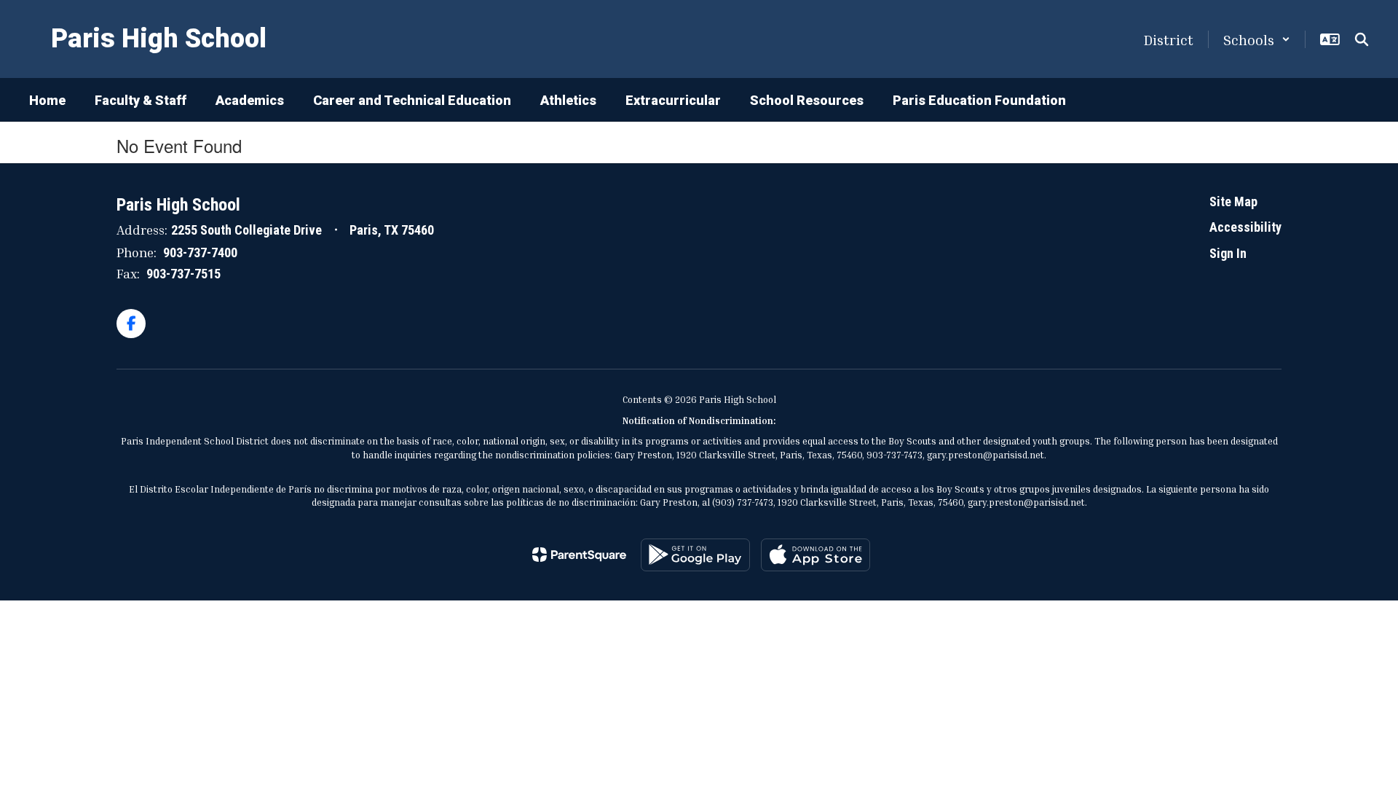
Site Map (1233, 201)
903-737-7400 (200, 252)
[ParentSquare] (579, 554)
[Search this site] (1361, 39)
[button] (1256, 39)
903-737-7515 (183, 273)
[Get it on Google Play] (695, 555)
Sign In (1228, 253)
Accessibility (1245, 227)
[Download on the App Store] (815, 555)
